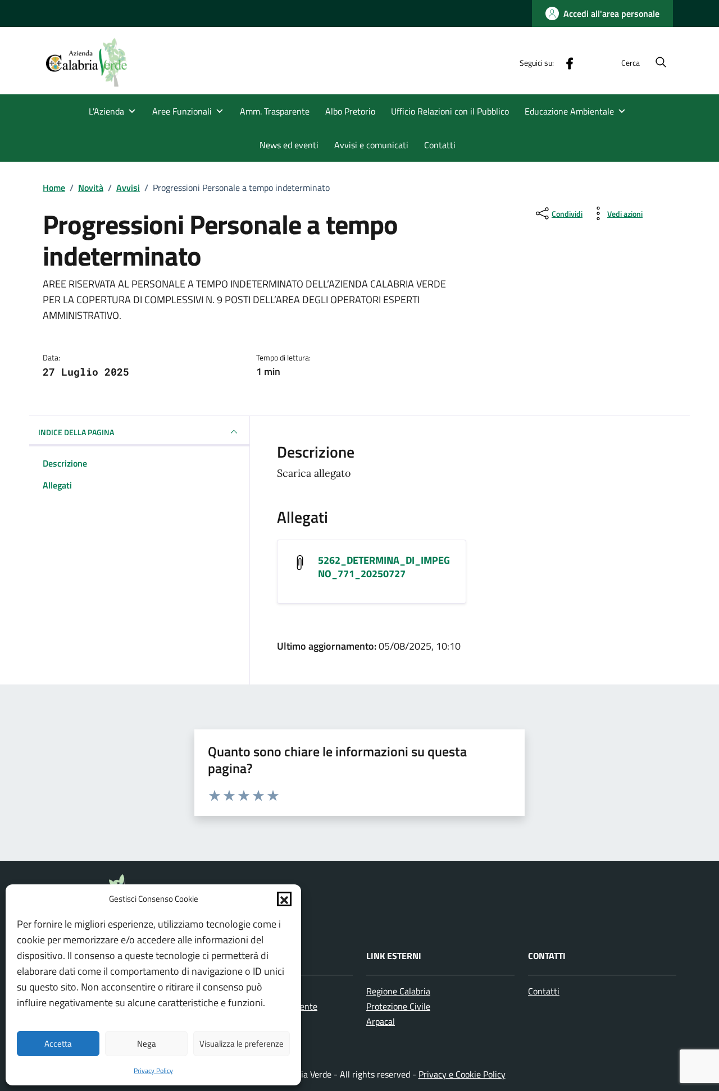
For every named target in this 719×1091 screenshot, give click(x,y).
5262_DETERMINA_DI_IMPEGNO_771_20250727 (384, 567)
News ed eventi (289, 145)
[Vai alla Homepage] (93, 62)
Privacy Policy (153, 1070)
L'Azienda (106, 111)
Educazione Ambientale (569, 111)
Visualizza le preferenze (241, 1043)
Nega (146, 1043)
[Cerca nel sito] (661, 63)
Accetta (58, 1043)
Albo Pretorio (350, 111)
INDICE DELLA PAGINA (76, 432)
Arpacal (380, 1021)
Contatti (440, 145)
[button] (284, 899)
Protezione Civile (398, 1006)
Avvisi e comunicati (371, 145)
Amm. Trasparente (275, 111)
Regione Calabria (398, 991)
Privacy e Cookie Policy (462, 1074)
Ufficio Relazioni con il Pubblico (450, 111)
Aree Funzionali (182, 111)
